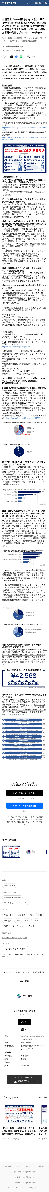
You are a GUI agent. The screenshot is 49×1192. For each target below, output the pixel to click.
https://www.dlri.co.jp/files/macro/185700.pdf (24, 418)
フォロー (24, 1022)
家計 (18, 921)
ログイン (30, 3)
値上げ (33, 915)
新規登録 (38, 3)
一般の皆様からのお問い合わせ (25, 1183)
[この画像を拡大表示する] (11, 852)
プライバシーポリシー (24, 1166)
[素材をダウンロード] (28, 57)
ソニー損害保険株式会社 (37, 972)
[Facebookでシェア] (16, 57)
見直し (27, 921)
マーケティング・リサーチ (15, 903)
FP (41, 915)
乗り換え (7, 921)
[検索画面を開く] (46, 3)
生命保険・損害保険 (12, 898)
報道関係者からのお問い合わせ (25, 1172)
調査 (6, 926)
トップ (6, 972)
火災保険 (21, 915)
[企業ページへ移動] (24, 997)
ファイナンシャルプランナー (24, 926)
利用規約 (41, 1166)
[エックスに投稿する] (12, 57)
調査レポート (9, 886)
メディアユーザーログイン (24, 793)
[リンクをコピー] (33, 57)
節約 (36, 921)
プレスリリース (18, 972)
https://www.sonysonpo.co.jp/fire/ (16, 347)
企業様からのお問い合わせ (24, 1177)
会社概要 (8, 1166)
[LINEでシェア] (21, 57)
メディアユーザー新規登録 (24, 806)
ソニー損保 (8, 915)
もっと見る (42, 1097)
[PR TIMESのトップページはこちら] (10, 3)
